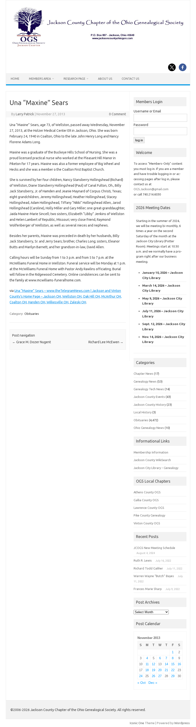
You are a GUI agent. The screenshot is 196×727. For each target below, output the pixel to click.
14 (166, 664)
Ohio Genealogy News (149, 427)
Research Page (74, 78)
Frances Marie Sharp (148, 588)
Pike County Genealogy (149, 515)
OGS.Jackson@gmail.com (151, 189)
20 (160, 670)
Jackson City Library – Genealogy (156, 467)
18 (147, 670)
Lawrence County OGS (149, 507)
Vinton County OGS (147, 523)
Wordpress (182, 723)
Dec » (152, 683)
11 (147, 664)
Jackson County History (150, 404)
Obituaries (31, 313)
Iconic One (137, 723)
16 (179, 664)
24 (140, 676)
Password (141, 125)
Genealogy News (145, 381)
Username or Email (147, 111)
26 (153, 676)
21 (166, 670)
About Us (105, 78)
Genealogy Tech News (149, 389)
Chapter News (143, 373)
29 (172, 676)
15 (172, 664)
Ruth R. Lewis (143, 560)
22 (172, 670)
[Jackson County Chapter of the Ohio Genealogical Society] (98, 46)
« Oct (141, 683)
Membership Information (151, 452)
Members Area (40, 78)
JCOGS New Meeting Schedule (154, 547)
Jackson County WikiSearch (152, 460)
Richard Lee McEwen (105, 342)
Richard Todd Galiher (148, 568)
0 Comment (117, 114)
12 (153, 664)
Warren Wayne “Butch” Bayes (154, 576)
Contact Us (130, 78)
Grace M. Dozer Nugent (31, 342)
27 (160, 676)
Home (15, 78)
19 (153, 670)
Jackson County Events (149, 396)
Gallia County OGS (146, 500)
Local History (143, 412)
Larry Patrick (25, 114)
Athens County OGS (147, 492)
